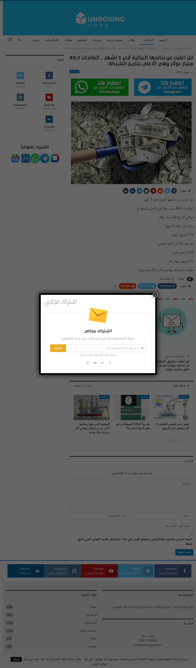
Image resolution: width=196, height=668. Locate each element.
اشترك (58, 348)
